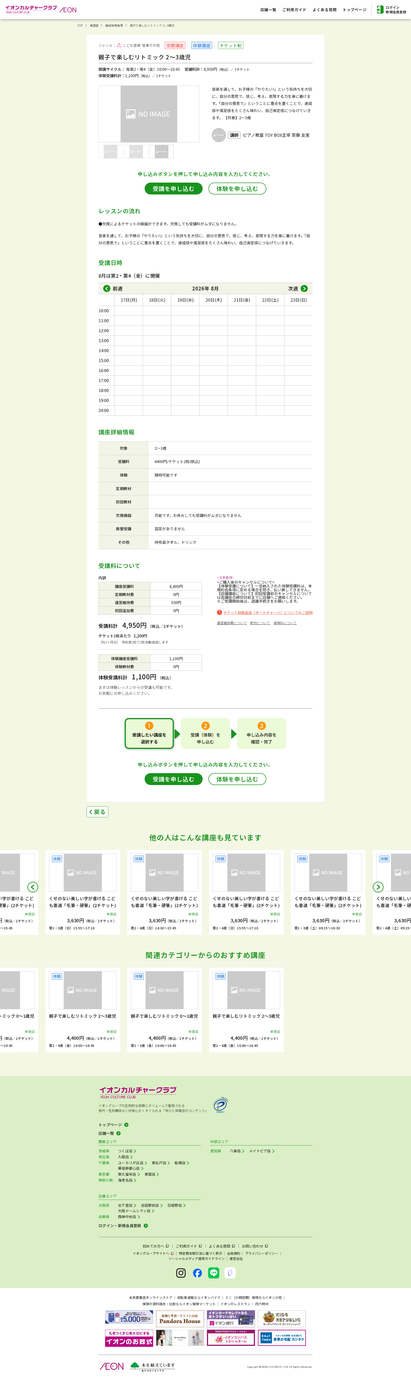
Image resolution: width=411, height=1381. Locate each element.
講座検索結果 (114, 25)
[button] (32, 887)
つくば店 (125, 1151)
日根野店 (174, 1205)
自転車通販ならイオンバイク (198, 1297)
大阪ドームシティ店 (134, 1210)
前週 (118, 288)
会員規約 (233, 1253)
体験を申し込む (237, 188)
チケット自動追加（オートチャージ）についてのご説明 (268, 612)
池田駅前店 (150, 1205)
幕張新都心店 (129, 1168)
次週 (293, 288)
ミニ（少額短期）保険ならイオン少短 (253, 1297)
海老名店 (125, 1180)
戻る (100, 811)
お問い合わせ (252, 1246)
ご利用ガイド (186, 1246)
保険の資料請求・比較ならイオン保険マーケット (179, 1303)
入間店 (123, 1157)
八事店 (235, 1151)
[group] (82, 892)
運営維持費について (232, 622)
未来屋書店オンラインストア (150, 1297)
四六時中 (262, 1303)
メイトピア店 (260, 1151)
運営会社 (236, 1258)
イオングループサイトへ (151, 1253)
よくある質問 (219, 1246)
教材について (260, 622)
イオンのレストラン (235, 1303)
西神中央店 (127, 1216)
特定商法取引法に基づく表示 (200, 1253)
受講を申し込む (174, 188)
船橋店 (180, 1162)
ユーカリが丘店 (130, 1162)
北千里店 (125, 1205)
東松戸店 (159, 1162)
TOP (80, 25)
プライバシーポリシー (261, 1253)
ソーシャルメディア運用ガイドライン (196, 1258)
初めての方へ (153, 1246)
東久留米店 (127, 1174)
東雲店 (94, 25)
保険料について (285, 622)
